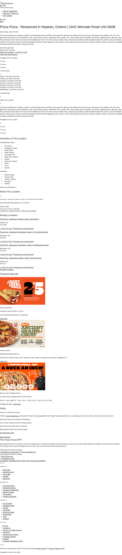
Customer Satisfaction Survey (13, 541)
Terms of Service (54, 548)
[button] (61, 73)
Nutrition (5, 476)
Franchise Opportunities (11, 490)
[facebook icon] (0, 463)
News (5, 516)
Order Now (4, 54)
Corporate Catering (9, 537)
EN (1, 5)
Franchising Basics (9, 488)
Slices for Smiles (8, 512)
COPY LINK (16, 208)
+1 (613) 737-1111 (21, 52)
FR (4, 5)
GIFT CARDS (7, 16)
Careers (5, 508)
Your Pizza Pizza (8, 486)
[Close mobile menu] (2, 1)
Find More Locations (7, 270)
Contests (6, 539)
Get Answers (7, 494)
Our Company (7, 503)
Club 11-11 (6, 13)
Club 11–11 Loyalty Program (12, 530)
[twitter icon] (3, 463)
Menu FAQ (6, 479)
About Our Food (8, 472)
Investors (6, 519)
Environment (7, 514)
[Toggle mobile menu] (0, 1)
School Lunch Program (10, 534)
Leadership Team (8, 506)
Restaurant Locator (7, 458)
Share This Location (6, 52)
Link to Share (4, 206)
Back (1, 21)
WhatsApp (33, 211)
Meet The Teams (8, 492)
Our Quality (7, 474)
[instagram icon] (2, 463)
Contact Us (6, 528)
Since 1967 (6, 470)
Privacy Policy (25, 461)
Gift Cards (6, 532)
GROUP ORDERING (10, 11)
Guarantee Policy (14, 461)
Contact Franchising (9, 496)
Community (7, 510)
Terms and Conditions (38, 461)
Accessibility (4, 461)
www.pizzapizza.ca (12, 416)
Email (18, 211)
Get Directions (12, 54)
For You (5, 526)
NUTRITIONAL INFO (7, 433)
